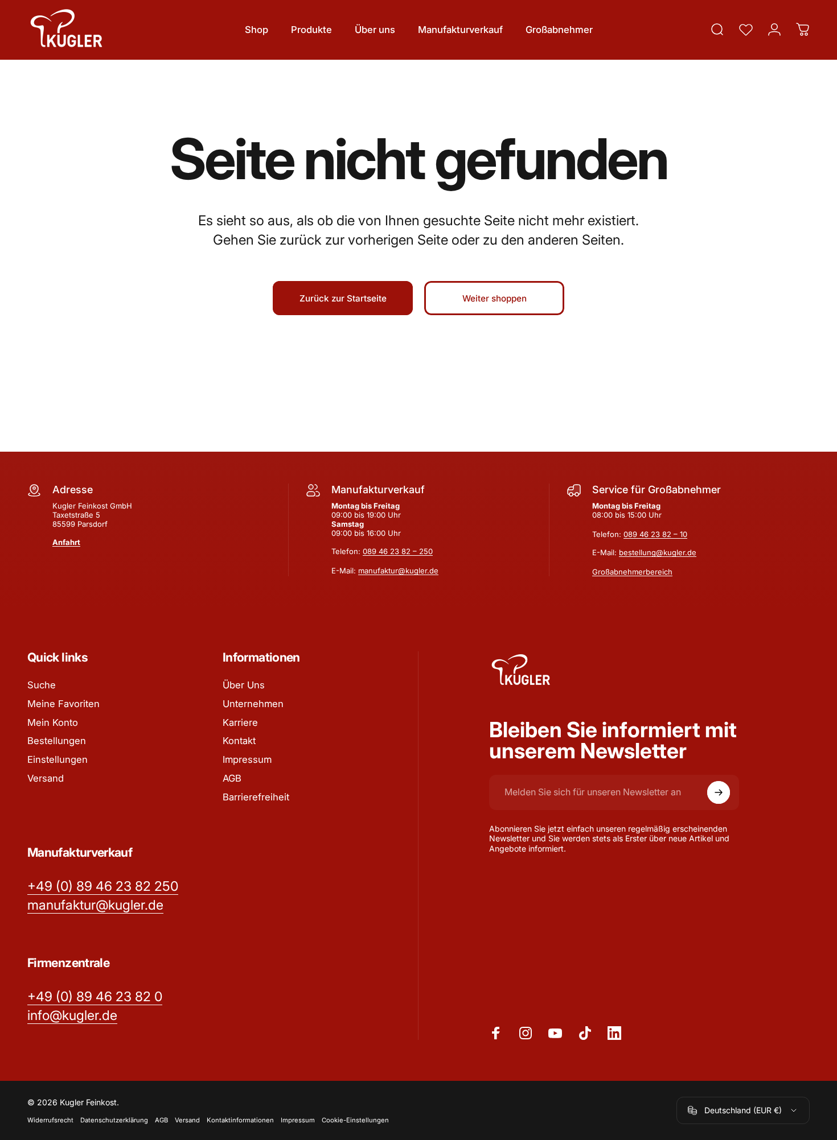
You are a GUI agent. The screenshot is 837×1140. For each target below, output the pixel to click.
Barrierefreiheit (256, 797)
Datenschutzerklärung (114, 1120)
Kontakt (239, 740)
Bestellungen (56, 740)
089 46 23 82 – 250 (398, 551)
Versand (45, 778)
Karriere (240, 722)
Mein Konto (52, 722)
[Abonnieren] (718, 792)
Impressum (247, 759)
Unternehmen (253, 703)
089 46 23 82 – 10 (655, 534)
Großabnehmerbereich (632, 571)
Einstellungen (57, 759)
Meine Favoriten (63, 703)
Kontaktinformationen (240, 1120)
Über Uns (244, 685)
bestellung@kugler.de (657, 552)
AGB (232, 778)
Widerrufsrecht (50, 1120)
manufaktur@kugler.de (398, 570)
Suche (41, 685)
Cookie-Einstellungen (355, 1120)
